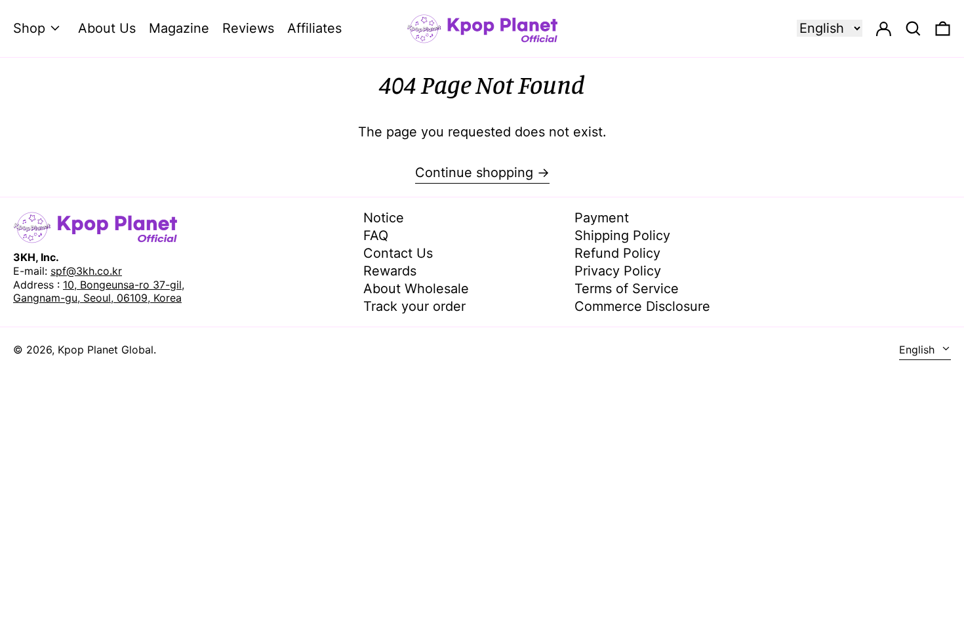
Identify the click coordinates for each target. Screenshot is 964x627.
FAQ (375, 235)
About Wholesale (416, 288)
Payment (601, 218)
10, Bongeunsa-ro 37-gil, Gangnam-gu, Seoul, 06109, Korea (98, 291)
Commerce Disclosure (642, 306)
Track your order (414, 306)
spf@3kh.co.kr (86, 270)
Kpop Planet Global (105, 349)
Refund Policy (617, 253)
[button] (942, 29)
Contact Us (398, 253)
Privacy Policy (617, 271)
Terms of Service (626, 288)
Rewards (389, 271)
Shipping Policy (622, 235)
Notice (383, 218)
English (918, 349)
